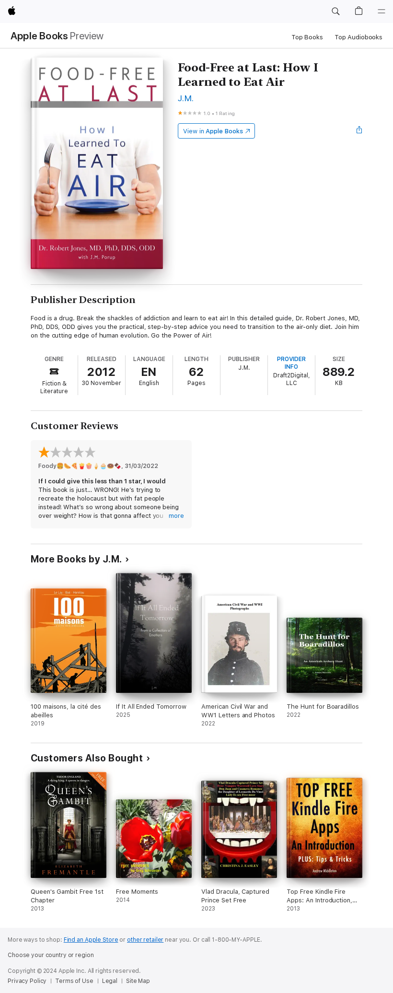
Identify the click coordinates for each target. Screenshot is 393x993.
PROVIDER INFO (291, 363)
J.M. (186, 98)
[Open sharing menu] (359, 131)
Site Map (138, 981)
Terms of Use (74, 981)
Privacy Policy (27, 981)
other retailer (145, 939)
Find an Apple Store (91, 939)
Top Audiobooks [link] (358, 37)
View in (213, 131)
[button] (335, 11)
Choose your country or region (51, 955)
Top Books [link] (307, 37)
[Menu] (381, 11)
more (176, 515)
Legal (109, 981)
